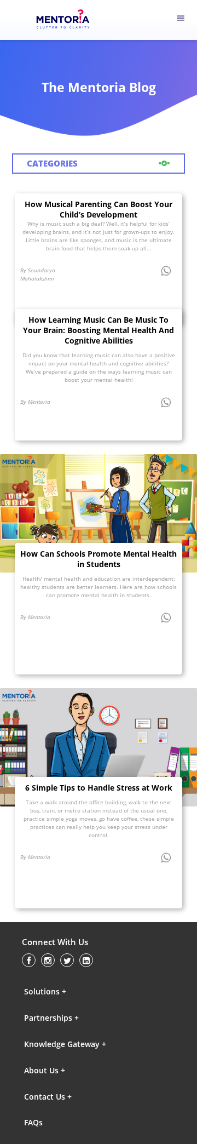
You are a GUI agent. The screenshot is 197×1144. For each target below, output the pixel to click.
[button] (71, 991)
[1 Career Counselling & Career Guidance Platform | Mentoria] (69, 20)
